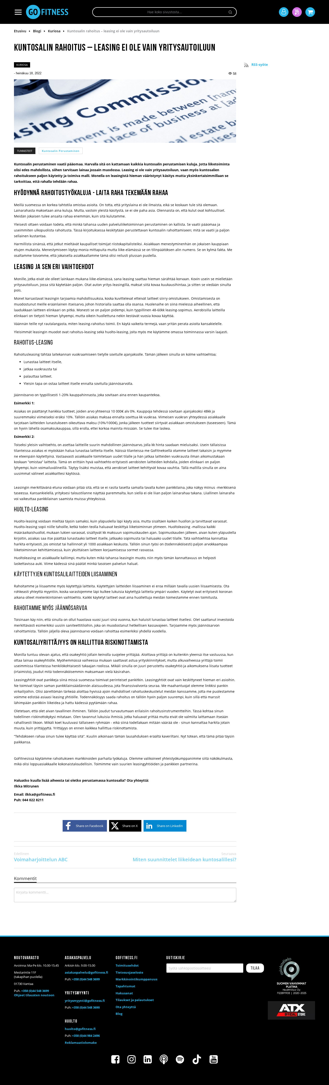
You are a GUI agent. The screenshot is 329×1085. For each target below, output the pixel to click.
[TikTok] (197, 1059)
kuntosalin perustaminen (60, 151)
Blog (119, 1013)
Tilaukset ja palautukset (135, 1000)
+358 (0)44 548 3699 (35, 991)
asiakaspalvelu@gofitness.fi (86, 972)
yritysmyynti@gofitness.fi (85, 1000)
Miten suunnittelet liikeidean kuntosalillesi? (184, 857)
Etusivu (20, 31)
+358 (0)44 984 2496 (86, 1035)
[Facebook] (115, 1059)
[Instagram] (131, 1059)
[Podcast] (164, 1059)
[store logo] (47, 12)
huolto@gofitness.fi (80, 1029)
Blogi (37, 31)
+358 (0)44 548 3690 (86, 1007)
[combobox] (164, 12)
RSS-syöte (259, 64)
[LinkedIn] (148, 1059)
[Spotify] (180, 1059)
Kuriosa (54, 31)
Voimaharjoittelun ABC (41, 857)
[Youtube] (214, 1059)
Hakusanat (124, 993)
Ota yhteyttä (126, 1007)
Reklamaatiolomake (81, 1042)
